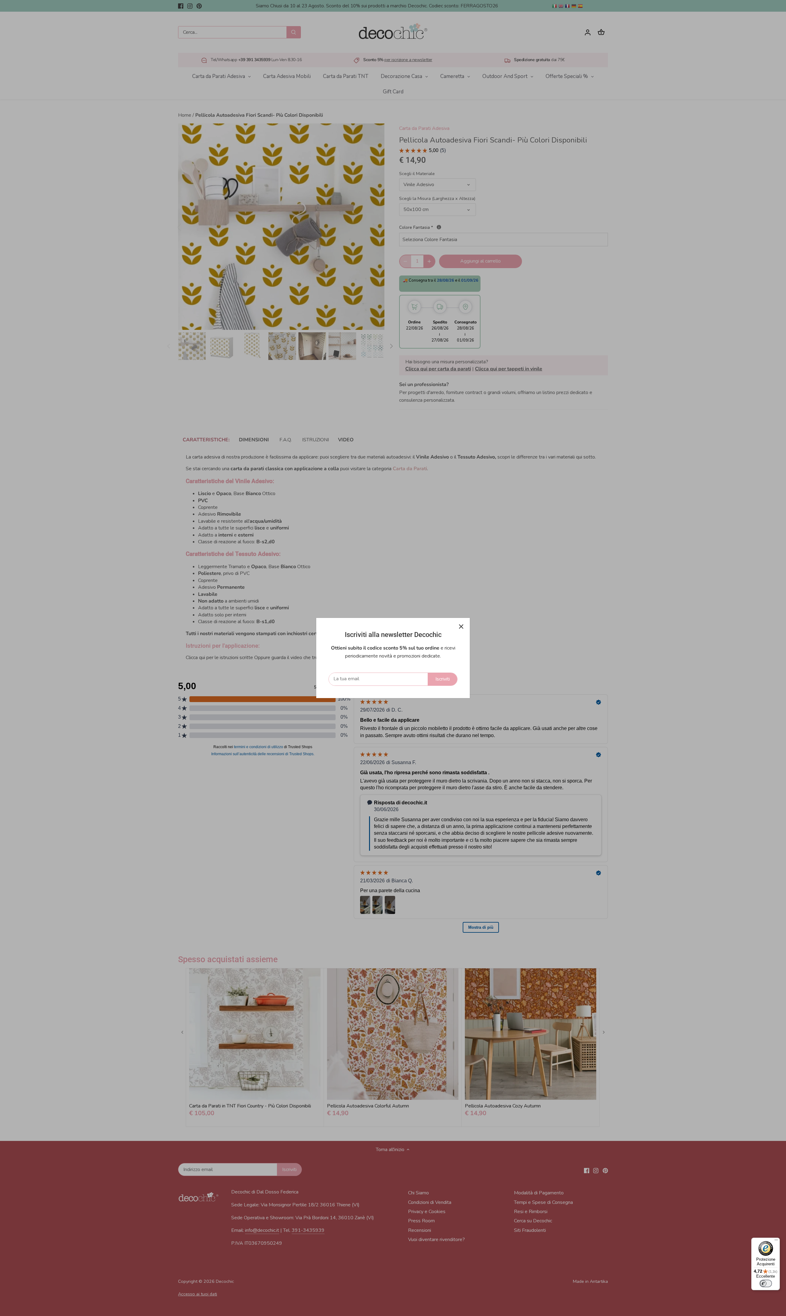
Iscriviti (442, 679)
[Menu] (776, 1241)
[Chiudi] (461, 626)
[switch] (766, 1283)
